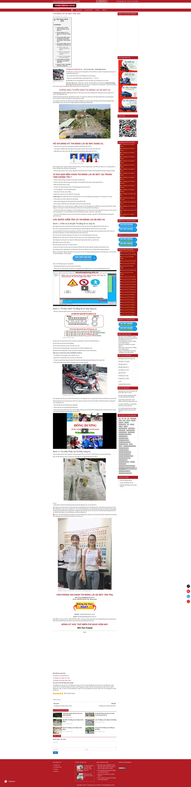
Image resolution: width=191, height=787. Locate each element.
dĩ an (120, 420)
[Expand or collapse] (70, 19)
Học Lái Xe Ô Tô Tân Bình (129, 279)
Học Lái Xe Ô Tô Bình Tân (129, 270)
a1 (56, 699)
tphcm (120, 446)
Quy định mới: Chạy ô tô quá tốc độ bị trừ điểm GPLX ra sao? (127, 391)
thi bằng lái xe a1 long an (125, 434)
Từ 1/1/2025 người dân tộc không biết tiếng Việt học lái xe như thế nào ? (127, 410)
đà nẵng (132, 461)
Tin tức (97, 10)
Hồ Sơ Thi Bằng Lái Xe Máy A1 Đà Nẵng (72, 728)
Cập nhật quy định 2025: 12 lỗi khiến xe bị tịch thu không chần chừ (127, 400)
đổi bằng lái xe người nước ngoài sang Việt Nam (127, 468)
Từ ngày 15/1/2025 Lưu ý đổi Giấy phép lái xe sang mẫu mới (127, 404)
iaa (128, 424)
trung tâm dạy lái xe (123, 448)
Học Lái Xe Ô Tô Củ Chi (128, 251)
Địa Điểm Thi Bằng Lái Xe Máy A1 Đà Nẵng (73, 720)
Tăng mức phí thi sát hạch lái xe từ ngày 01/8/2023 (72, 714)
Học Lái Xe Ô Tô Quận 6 (128, 302)
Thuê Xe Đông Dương (126, 480)
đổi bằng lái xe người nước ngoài (127, 465)
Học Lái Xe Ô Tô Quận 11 (129, 289)
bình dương (133, 418)
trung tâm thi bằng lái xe (124, 454)
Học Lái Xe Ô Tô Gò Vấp (128, 276)
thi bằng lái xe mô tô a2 (124, 442)
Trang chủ (79, 10)
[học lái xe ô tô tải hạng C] (127, 105)
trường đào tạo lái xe (124, 461)
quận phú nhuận (130, 430)
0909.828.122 (80, 599)
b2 (128, 418)
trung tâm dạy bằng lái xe (130, 446)
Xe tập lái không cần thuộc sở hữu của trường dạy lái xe (105, 714)
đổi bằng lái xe (122, 463)
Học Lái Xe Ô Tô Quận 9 (128, 294)
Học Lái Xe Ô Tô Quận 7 (128, 299)
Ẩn (62, 21)
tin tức (120, 381)
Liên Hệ (104, 10)
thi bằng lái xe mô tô (124, 440)
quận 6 (125, 426)
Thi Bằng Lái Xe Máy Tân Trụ (74, 69)
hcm (124, 420)
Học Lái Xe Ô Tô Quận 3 (128, 309)
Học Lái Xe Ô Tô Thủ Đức (129, 284)
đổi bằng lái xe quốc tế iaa (125, 473)
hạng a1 (133, 420)
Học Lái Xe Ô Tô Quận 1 (128, 315)
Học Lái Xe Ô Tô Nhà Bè (128, 263)
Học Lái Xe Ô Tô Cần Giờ (129, 261)
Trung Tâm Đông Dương (126, 482)
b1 (125, 418)
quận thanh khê (122, 432)
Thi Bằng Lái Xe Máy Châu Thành (62, 680)
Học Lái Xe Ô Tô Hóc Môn (129, 254)
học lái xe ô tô (122, 424)
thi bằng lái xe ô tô (123, 444)
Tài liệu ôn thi (88, 10)
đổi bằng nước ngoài (124, 361)
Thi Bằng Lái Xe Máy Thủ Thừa (61, 678)
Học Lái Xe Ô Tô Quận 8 (128, 297)
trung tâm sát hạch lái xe (125, 452)
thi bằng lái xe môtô (123, 378)
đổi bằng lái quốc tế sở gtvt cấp (126, 358)
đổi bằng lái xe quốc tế (124, 471)
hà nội (128, 420)
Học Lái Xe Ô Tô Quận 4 (128, 307)
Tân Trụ (74, 84)
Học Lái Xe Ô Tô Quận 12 (129, 287)
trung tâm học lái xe (123, 450)
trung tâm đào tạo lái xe (124, 384)
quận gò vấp (122, 430)
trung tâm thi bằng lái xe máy (126, 456)
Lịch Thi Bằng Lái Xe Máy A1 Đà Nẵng (105, 720)
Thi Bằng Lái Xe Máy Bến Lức (61, 675)
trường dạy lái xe (123, 460)
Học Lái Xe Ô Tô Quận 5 (128, 304)
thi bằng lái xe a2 (123, 436)
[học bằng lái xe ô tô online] (127, 328)
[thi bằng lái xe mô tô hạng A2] (127, 78)
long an (132, 424)
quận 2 (120, 426)
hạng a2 (121, 422)
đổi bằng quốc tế (122, 364)
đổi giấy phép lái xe (123, 367)
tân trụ (59, 699)
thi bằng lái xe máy (123, 375)
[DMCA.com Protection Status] (123, 768)
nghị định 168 (122, 372)
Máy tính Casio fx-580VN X (125, 336)
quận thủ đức (131, 432)
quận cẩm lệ (131, 428)
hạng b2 (126, 422)
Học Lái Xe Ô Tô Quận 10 (129, 292)
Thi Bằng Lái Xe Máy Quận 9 (126, 352)
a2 (122, 418)
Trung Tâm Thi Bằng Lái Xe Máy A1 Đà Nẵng (105, 728)
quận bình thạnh (123, 428)
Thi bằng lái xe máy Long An (73, 71)
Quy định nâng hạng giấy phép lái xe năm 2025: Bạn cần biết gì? (127, 396)
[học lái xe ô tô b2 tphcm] (127, 92)
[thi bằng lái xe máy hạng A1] (127, 229)
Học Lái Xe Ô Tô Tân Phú (129, 282)
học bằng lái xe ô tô (123, 370)
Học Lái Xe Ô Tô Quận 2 (128, 312)
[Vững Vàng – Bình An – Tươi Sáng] (64, 5)
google (71, 682)
